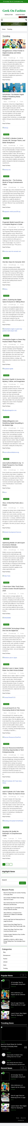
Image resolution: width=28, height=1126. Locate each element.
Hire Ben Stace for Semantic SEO (13, 262)
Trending (6, 46)
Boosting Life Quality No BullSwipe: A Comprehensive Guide (12, 833)
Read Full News (6, 79)
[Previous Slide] (23, 1)
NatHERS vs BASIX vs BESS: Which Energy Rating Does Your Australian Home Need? (14, 941)
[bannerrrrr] (14, 24)
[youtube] (18, 7)
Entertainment (6, 955)
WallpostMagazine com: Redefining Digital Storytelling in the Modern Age (13, 423)
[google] (16, 7)
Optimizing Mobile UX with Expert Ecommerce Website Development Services (13, 545)
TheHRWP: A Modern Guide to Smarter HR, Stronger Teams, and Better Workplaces (13, 140)
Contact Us (21, 1120)
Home (17, 1118)
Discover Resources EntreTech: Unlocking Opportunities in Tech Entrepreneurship (13, 750)
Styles (4, 965)
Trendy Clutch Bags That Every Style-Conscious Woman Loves (18, 1015)
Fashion (5, 958)
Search (4, 880)
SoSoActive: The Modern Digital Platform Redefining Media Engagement (13, 97)
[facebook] (10, 7)
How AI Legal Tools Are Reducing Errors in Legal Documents (18, 994)
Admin (5, 57)
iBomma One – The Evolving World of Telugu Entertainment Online (12, 182)
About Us (23, 1118)
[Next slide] (26, 1)
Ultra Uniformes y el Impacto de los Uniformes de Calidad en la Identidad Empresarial (13, 914)
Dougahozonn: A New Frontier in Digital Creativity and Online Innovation (13, 53)
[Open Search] (23, 19)
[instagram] (12, 7)
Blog (4, 952)
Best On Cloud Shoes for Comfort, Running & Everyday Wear (12, 1)
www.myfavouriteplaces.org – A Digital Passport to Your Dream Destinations (12, 465)
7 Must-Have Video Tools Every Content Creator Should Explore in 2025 (13, 589)
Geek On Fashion (14, 10)
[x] (14, 7)
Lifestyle (5, 962)
